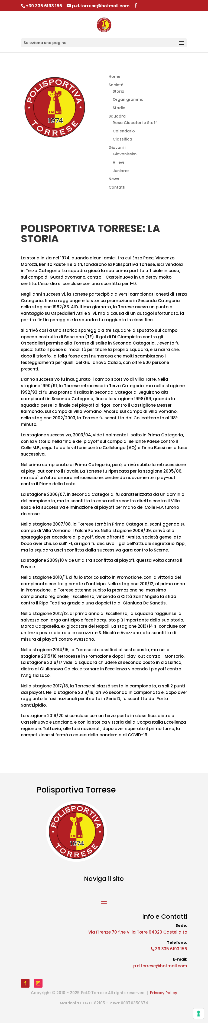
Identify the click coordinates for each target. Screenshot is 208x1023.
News (114, 179)
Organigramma (128, 99)
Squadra (117, 116)
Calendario (124, 131)
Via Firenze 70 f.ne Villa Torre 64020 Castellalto (137, 932)
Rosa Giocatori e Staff (135, 122)
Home (114, 76)
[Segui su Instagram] (38, 983)
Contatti (117, 187)
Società (116, 85)
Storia (118, 91)
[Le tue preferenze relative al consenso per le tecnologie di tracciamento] (198, 1013)
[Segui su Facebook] (25, 983)
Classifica (122, 139)
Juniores (121, 170)
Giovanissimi (125, 154)
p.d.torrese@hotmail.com (160, 966)
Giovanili (117, 147)
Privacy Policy (163, 992)
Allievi (118, 162)
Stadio (119, 108)
